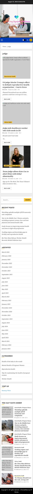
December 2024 (7, 308)
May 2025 (5, 289)
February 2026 (6, 256)
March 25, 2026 (20, 418)
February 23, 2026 (21, 457)
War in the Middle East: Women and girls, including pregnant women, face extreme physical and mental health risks (15, 220)
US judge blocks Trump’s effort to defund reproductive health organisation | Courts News (16, 84)
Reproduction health (9, 76)
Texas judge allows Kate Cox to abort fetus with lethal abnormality (16, 173)
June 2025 (5, 286)
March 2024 (5, 341)
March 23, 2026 (20, 444)
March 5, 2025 (14, 133)
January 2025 (6, 304)
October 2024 (6, 315)
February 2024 (6, 345)
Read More (7, 99)
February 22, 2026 (21, 482)
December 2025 (7, 263)
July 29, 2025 (13, 89)
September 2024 (7, 319)
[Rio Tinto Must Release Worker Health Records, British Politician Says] (7, 465)
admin (5, 89)
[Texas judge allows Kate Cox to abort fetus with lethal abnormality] (16, 157)
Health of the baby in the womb (11, 165)
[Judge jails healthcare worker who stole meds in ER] (16, 113)
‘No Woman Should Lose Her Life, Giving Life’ (22, 479)
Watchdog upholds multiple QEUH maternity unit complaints (20, 412)
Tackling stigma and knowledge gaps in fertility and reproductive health (14, 233)
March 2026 (5, 252)
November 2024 (7, 312)
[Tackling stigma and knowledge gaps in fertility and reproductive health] (7, 452)
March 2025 (5, 297)
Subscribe (31, 40)
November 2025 (7, 267)
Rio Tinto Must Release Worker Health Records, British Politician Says (22, 465)
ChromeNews (24, 490)
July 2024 (5, 326)
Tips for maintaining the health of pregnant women (16, 374)
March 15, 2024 (14, 179)
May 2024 (5, 334)
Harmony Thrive (6, 391)
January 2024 (6, 349)
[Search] (28, 40)
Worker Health (8, 122)
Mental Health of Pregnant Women (13, 365)
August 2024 (6, 323)
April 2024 (5, 338)
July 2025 (5, 282)
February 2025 (6, 300)
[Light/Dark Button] (24, 40)
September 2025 (7, 274)
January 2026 (6, 259)
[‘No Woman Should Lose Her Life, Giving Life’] (7, 478)
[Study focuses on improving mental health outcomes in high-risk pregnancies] (7, 439)
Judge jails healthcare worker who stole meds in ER (15, 129)
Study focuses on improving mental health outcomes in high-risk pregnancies (21, 439)
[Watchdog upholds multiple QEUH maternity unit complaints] (7, 412)
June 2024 (5, 330)
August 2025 (6, 278)
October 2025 (6, 271)
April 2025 (5, 293)
